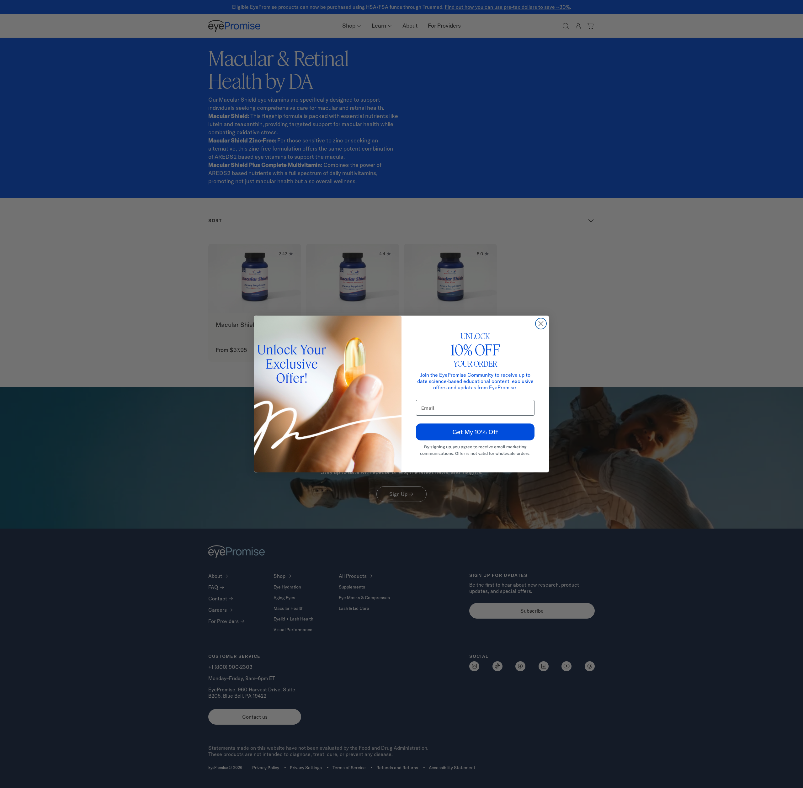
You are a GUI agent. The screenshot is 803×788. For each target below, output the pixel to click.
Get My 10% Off (475, 432)
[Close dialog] (540, 323)
